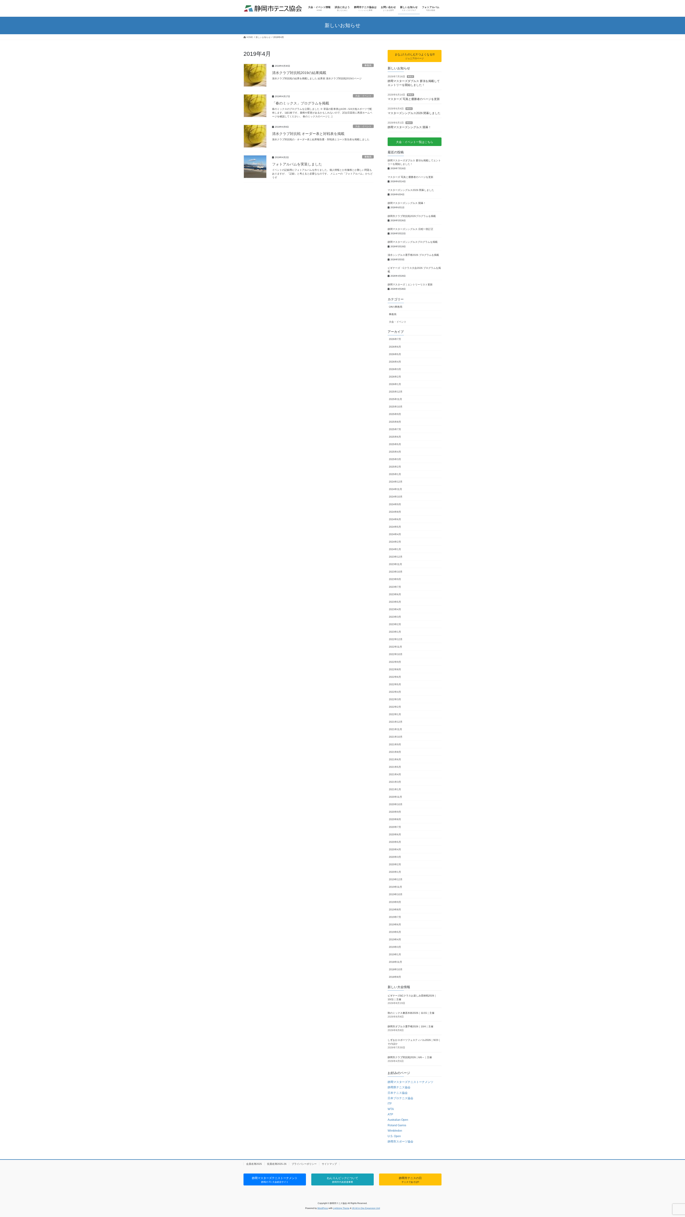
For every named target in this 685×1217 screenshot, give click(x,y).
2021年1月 (395, 789)
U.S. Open (394, 1136)
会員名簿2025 (254, 1163)
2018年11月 (395, 961)
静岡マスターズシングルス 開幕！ (409, 127)
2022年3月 (395, 699)
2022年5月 (395, 684)
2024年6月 (395, 519)
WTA (391, 1109)
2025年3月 (395, 459)
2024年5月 (395, 526)
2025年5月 (395, 444)
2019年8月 (395, 909)
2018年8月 (395, 976)
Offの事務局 (395, 306)
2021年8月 (395, 751)
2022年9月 (395, 661)
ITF (390, 1103)
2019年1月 (395, 954)
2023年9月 (395, 579)
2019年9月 (395, 902)
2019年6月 (395, 924)
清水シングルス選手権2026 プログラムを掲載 (413, 254)
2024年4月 (395, 534)
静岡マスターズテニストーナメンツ (410, 1081)
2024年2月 (395, 541)
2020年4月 (395, 849)
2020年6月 (395, 834)
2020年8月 (395, 819)
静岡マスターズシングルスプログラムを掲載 (413, 241)
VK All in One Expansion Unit (366, 1208)
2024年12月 (395, 481)
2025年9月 (395, 414)
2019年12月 (395, 879)
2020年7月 (395, 827)
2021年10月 (395, 736)
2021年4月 (395, 774)
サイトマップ (329, 1163)
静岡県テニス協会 (399, 1087)
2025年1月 (395, 474)
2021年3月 (395, 781)
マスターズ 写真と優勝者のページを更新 (414, 99)
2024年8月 (395, 511)
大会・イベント (363, 95)
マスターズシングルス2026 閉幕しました (414, 113)
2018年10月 (395, 969)
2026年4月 (395, 361)
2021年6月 (395, 759)
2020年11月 (395, 796)
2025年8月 (395, 421)
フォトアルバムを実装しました (297, 164)
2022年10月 (395, 654)
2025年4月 (395, 451)
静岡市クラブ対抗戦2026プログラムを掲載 (412, 216)
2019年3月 (395, 947)
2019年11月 (395, 886)
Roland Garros (397, 1125)
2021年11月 (395, 729)
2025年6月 (395, 436)
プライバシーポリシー (304, 1163)
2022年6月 (395, 676)
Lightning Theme (341, 1208)
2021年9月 (395, 744)
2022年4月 (395, 691)
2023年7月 (395, 586)
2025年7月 (395, 429)
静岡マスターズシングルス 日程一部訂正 (410, 229)
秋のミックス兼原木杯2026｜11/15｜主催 (411, 1012)
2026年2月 (395, 376)
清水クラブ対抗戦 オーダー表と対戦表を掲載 (308, 134)
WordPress (322, 1208)
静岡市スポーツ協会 (400, 1141)
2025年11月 (395, 399)
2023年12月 (395, 556)
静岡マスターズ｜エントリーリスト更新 (410, 284)
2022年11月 (395, 646)
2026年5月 (395, 354)
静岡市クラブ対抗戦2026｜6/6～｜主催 (410, 1057)
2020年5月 (395, 842)
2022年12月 (395, 639)
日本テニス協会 (398, 1092)
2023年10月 (395, 571)
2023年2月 (395, 624)
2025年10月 (395, 406)
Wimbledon (395, 1130)
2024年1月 (395, 549)
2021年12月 (395, 721)
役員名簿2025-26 (276, 1163)
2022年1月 (395, 714)
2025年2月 (395, 466)
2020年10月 (395, 804)
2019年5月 (395, 932)
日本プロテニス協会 (400, 1098)
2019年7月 (395, 917)
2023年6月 (395, 594)
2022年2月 (395, 706)
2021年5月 (395, 766)
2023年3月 (395, 616)
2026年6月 (395, 346)
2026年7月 (395, 339)
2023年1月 (395, 631)
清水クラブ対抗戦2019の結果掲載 (299, 73)
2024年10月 (395, 496)
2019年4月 (395, 939)
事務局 (367, 65)
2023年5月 (395, 601)
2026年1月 (395, 384)
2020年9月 (395, 811)
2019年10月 (395, 894)
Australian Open (398, 1119)
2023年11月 (395, 564)
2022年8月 (395, 669)
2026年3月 (395, 369)
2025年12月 (395, 391)
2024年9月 (395, 504)
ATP (390, 1114)
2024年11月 (395, 489)
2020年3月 (395, 856)
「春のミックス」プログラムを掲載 (300, 103)
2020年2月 (395, 864)
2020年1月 (395, 871)
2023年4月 (395, 609)
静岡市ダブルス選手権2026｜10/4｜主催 (410, 1026)
